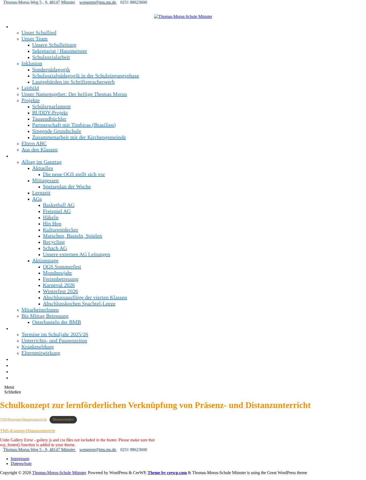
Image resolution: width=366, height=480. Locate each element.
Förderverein (25, 359)
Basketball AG (58, 205)
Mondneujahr (57, 273)
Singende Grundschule (56, 131)
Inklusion (31, 63)
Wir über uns (25, 26)
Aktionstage (45, 260)
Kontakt (19, 365)
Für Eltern (22, 328)
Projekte (30, 100)
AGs (37, 199)
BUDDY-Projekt (50, 112)
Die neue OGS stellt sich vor (74, 174)
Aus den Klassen (39, 149)
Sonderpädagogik (51, 69)
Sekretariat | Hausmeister (59, 51)
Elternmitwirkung (40, 353)
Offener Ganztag (29, 156)
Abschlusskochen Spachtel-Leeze (79, 303)
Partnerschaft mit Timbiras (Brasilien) (74, 125)
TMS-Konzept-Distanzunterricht (23, 419)
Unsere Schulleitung (54, 45)
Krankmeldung (37, 347)
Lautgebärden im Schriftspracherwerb (73, 82)
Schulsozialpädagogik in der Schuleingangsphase (85, 75)
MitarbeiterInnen (40, 310)
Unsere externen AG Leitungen (76, 254)
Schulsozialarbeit (51, 57)
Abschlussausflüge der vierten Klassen (85, 297)
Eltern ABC (34, 143)
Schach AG (55, 248)
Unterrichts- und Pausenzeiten (54, 340)
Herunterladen (63, 419)
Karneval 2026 (59, 285)
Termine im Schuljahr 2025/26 (54, 334)
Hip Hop (52, 223)
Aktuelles (42, 168)
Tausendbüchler (49, 119)
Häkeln (50, 217)
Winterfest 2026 (60, 291)
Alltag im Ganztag (41, 162)
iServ (16, 377)
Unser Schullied (38, 32)
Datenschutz (21, 463)
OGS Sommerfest (62, 266)
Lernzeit (41, 193)
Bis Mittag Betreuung (45, 316)
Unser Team (34, 39)
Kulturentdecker (60, 229)
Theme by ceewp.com (167, 472)
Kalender (21, 371)
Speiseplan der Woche (67, 186)
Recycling (54, 242)
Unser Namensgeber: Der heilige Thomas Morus (74, 94)
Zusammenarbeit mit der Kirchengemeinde (79, 137)
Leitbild (30, 88)
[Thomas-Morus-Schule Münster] (183, 16)
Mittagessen (45, 180)
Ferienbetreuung (61, 279)
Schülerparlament (51, 106)
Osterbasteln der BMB (56, 322)
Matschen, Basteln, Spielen (72, 236)
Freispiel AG (57, 211)
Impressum (20, 458)
